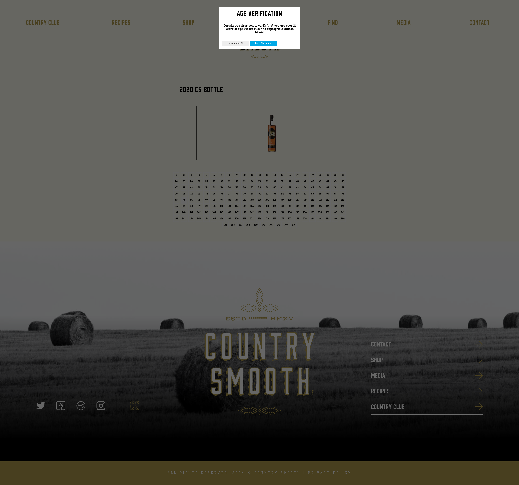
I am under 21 (235, 43)
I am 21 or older (263, 43)
